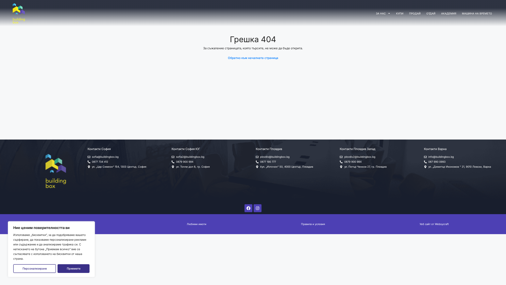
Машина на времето (477, 13)
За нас (381, 13)
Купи (399, 13)
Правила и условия (313, 224)
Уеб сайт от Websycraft (434, 224)
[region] (51, 249)
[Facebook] (248, 208)
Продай (415, 13)
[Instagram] (257, 208)
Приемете (73, 268)
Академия (448, 13)
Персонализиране (35, 268)
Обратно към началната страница (253, 58)
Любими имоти (196, 224)
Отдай (430, 13)
